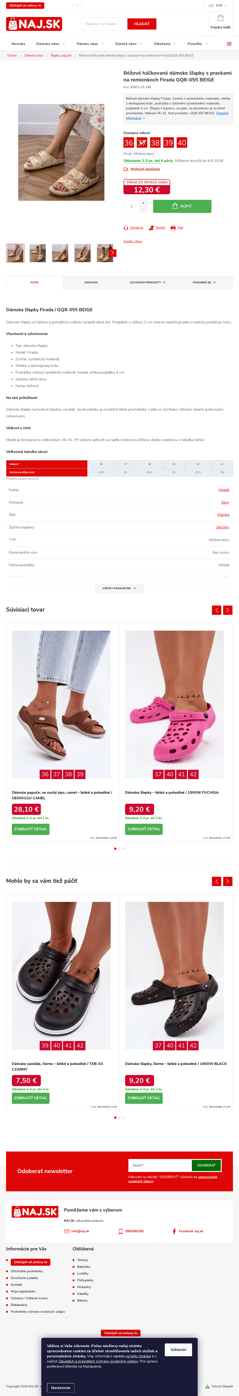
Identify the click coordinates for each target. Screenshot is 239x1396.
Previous (216, 610)
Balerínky (83, 1267)
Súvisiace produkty (145, 282)
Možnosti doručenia (145, 169)
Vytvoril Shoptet (222, 1386)
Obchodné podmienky (27, 1271)
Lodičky (82, 1273)
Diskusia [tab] (91, 282)
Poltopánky (85, 1280)
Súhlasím (178, 1349)
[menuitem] (18, 44)
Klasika (223, 514)
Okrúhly (222, 527)
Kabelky (82, 1294)
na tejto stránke (138, 1356)
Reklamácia (19, 1305)
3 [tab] (124, 848)
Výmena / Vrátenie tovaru (29, 1298)
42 (193, 774)
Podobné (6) (202, 282)
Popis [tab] (34, 282)
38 (68, 774)
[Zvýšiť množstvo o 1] (143, 203)
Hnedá (223, 489)
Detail (40, 829)
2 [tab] (119, 848)
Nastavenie (60, 1387)
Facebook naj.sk (191, 1231)
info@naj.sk (80, 1231)
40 (169, 774)
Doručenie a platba (24, 1278)
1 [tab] (115, 848)
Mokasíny (84, 1287)
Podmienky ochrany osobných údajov (38, 1311)
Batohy (82, 1300)
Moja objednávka (23, 1291)
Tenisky (82, 1260)
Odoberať (206, 1165)
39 (80, 774)
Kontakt (16, 1284)
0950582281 (134, 1231)
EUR (219, 5)
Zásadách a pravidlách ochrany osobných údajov (98, 1361)
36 (45, 774)
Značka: (132, 241)
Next (227, 610)
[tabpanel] (63, 731)
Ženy (225, 502)
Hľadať (142, 24)
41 (181, 774)
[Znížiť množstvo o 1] (143, 209)
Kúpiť (186, 206)
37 (56, 774)
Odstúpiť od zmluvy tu (25, 5)
